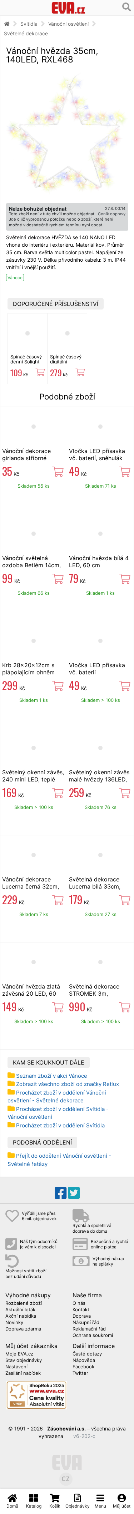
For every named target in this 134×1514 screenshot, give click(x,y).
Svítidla (29, 24)
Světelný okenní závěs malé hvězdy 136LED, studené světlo (99, 779)
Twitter (80, 1373)
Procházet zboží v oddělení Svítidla (60, 1125)
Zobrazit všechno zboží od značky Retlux (67, 1084)
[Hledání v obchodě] (127, 7)
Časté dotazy (87, 1354)
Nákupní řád (86, 1322)
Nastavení (16, 1366)
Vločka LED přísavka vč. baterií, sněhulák (97, 454)
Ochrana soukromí (93, 1335)
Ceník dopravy (111, 213)
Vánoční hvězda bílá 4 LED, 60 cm (99, 561)
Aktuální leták (20, 1309)
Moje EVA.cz (19, 1354)
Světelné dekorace (26, 33)
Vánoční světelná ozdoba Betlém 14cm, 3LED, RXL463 (31, 565)
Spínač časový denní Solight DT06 (26, 362)
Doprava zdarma (23, 1329)
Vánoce (15, 277)
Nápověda (84, 1360)
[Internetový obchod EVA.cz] (68, 7)
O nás (79, 1303)
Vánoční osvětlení (68, 24)
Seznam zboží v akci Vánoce (51, 1075)
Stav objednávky (23, 1360)
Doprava (82, 1316)
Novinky (14, 1322)
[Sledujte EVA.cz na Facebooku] (60, 1193)
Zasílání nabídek (23, 1373)
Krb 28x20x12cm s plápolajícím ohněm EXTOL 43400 (28, 672)
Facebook (83, 1366)
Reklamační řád (89, 1329)
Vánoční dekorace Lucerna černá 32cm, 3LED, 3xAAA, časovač (33, 886)
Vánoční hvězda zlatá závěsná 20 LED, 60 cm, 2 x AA (31, 993)
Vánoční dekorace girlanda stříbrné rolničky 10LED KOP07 (32, 458)
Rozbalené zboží (23, 1303)
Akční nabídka (20, 1316)
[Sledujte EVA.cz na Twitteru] (74, 1193)
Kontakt (81, 1309)
